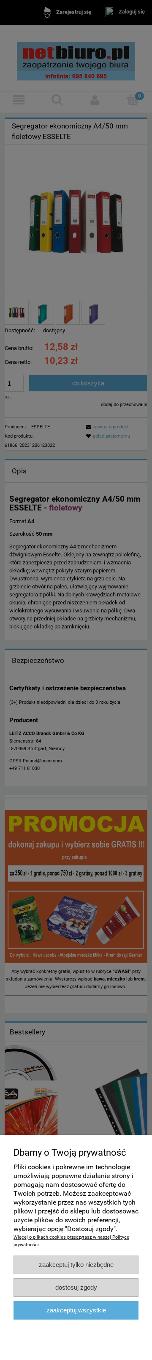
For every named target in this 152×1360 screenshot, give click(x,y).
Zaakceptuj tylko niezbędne (76, 1264)
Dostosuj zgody (76, 1287)
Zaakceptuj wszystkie (76, 1310)
